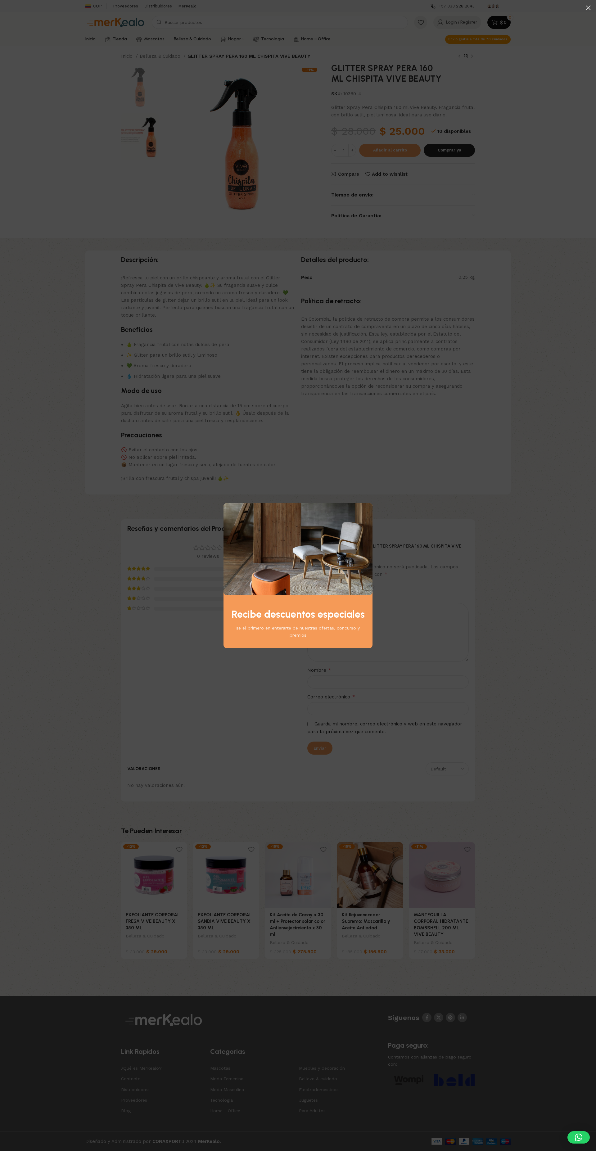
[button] (578, 1137)
